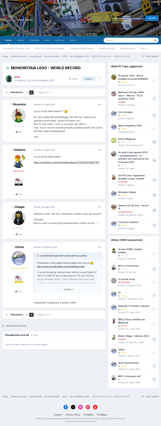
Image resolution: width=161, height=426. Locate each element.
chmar (19, 247)
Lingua (57, 414)
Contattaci (88, 414)
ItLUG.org (59, 40)
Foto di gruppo (125, 112)
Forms (73, 40)
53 (119, 292)
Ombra (121, 349)
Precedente (17, 92)
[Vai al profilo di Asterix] (114, 77)
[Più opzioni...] (99, 104)
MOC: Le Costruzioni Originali (50, 48)
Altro (143, 48)
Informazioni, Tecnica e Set (16, 48)
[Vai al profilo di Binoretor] (19, 115)
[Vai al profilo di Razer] (114, 337)
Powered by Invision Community (80, 421)
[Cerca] (155, 40)
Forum (8, 40)
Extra (47, 40)
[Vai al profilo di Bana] (114, 153)
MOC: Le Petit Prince (128, 266)
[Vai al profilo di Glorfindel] (114, 280)
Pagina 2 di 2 (44, 92)
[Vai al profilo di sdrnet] (114, 321)
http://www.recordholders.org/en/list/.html (60, 266)
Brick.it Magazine (127, 139)
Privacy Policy (73, 414)
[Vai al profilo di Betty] (114, 93)
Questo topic (141, 40)
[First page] (6, 92)
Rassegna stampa (127, 192)
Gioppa (20, 207)
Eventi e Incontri (107, 48)
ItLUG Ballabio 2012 (44, 80)
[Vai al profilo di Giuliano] (19, 161)
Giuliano (19, 149)
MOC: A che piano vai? (129, 376)
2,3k (19, 291)
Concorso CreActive (128, 222)
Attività (20, 40)
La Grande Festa (126, 279)
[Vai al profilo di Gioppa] (19, 218)
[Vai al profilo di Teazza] (114, 267)
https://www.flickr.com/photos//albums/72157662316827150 (66, 162)
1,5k (20, 194)
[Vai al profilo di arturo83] (114, 250)
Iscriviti (152, 18)
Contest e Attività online (81, 48)
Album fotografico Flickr (130, 125)
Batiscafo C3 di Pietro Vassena (133, 306)
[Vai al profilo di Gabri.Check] (114, 207)
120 (20, 132)
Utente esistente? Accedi (127, 18)
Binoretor (19, 104)
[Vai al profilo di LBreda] (114, 177)
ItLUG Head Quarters (128, 363)
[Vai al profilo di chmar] (19, 258)
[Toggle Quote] (38, 255)
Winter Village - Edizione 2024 (133, 336)
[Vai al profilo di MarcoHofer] (114, 140)
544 (20, 234)
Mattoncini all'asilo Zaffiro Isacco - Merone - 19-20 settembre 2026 (131, 95)
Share (74, 79)
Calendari (34, 40)
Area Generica (127, 48)
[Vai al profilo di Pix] (9, 78)
